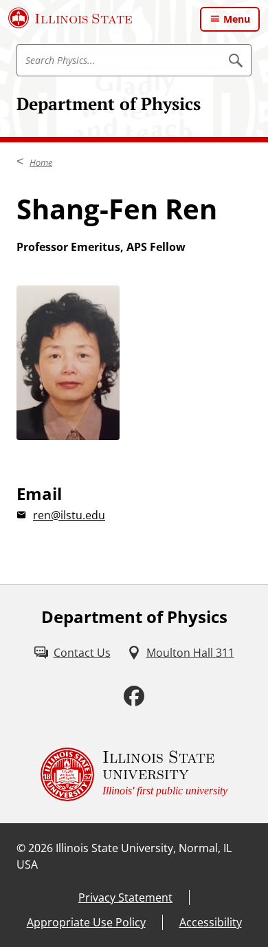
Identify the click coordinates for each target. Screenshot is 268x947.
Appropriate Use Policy (86, 922)
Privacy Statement (125, 897)
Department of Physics (108, 103)
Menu (236, 18)
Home (41, 162)
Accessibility (210, 922)
